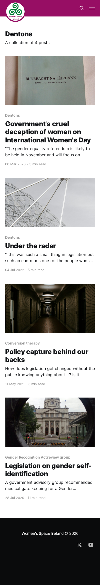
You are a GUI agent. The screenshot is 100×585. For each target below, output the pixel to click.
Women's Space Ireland (43, 533)
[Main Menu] (92, 8)
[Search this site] (82, 8)
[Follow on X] (79, 545)
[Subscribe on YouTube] (91, 545)
